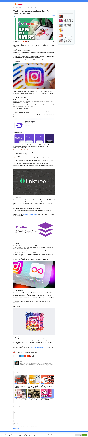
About (14, 0)
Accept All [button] (84, 435)
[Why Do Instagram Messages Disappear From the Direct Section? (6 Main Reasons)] (34, 379)
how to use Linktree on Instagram (29, 214)
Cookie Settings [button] (78, 435)
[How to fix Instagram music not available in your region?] (34, 393)
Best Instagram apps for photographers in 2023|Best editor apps (68, 16)
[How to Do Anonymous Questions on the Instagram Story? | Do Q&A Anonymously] (21, 393)
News (63, 4)
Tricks (66, 4)
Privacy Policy (22, 0)
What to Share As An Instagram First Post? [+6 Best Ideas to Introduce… (68, 25)
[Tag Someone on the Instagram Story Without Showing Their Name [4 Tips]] (47, 379)
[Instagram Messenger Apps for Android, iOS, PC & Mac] (47, 393)
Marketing (58, 4)
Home (54, 4)
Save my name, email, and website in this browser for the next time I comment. (26, 426)
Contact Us (17, 0)
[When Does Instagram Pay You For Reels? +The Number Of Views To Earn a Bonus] (61, 20)
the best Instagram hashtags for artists (40, 347)
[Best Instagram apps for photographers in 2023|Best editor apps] (21, 379)
